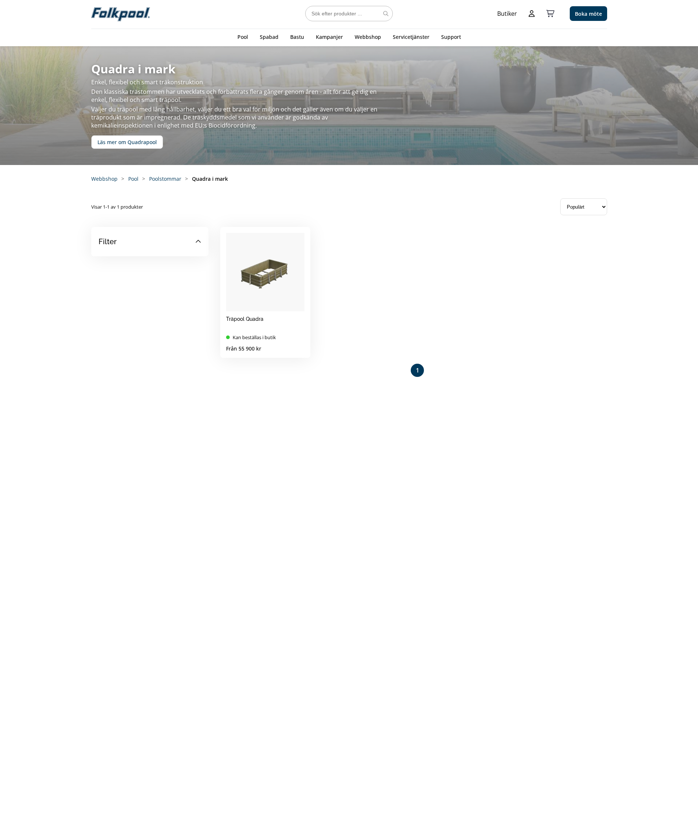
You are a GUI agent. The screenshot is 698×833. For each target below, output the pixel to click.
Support (451, 36)
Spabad (269, 36)
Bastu (297, 36)
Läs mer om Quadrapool (127, 142)
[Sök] (385, 13)
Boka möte (588, 13)
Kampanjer (329, 36)
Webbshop (368, 36)
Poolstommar (165, 178)
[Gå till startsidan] (120, 13)
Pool (242, 36)
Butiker (507, 14)
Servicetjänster (411, 36)
